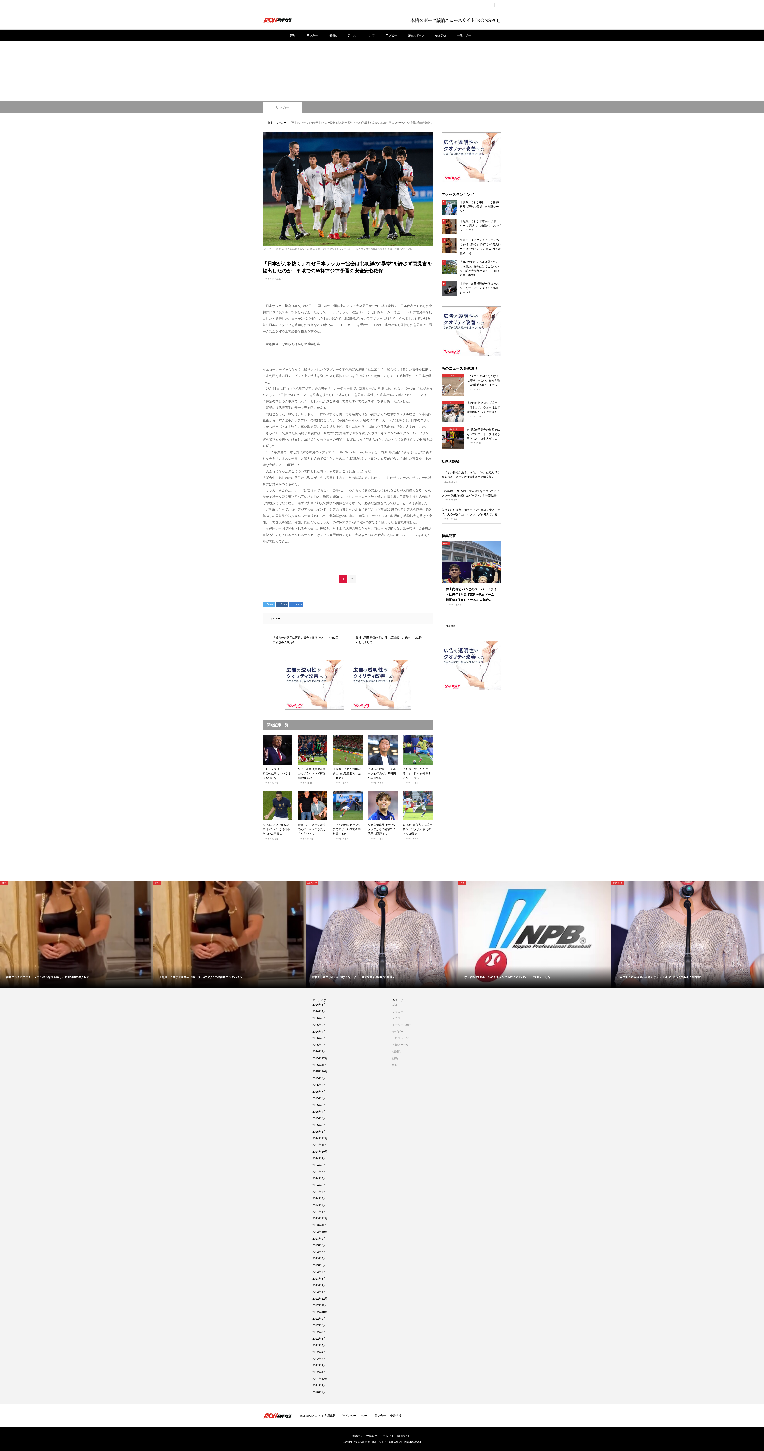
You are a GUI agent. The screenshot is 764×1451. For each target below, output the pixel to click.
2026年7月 (319, 1011)
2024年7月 (319, 1171)
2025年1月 (319, 1131)
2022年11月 (319, 1305)
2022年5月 (319, 1345)
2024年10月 (319, 1151)
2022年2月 (319, 1365)
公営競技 (440, 35)
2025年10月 (319, 1071)
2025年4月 (319, 1111)
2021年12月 (319, 1378)
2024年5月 (319, 1185)
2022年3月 (319, 1358)
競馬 (395, 1058)
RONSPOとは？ (310, 1415)
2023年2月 (319, 1285)
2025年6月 (319, 1098)
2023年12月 (319, 1218)
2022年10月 (319, 1312)
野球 (293, 35)
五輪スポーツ (416, 35)
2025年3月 (319, 1118)
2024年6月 (319, 1178)
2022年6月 (319, 1338)
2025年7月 (319, 1091)
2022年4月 (319, 1352)
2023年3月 (319, 1278)
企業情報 (395, 1415)
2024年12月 (319, 1138)
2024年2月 (319, 1205)
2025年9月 (319, 1078)
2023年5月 (319, 1265)
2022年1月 (319, 1372)
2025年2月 (319, 1125)
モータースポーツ (403, 1024)
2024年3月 (319, 1198)
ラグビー (391, 35)
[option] (76, 934)
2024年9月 (319, 1158)
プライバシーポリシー (354, 1415)
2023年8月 (319, 1245)
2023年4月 (319, 1271)
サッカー (312, 35)
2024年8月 (319, 1165)
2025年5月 (319, 1104)
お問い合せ (379, 1415)
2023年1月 (319, 1291)
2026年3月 (319, 1038)
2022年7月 (319, 1332)
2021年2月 (319, 1385)
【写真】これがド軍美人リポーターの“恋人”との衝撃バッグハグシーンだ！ (480, 226)
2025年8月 (319, 1084)
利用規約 (330, 1415)
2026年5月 (319, 1024)
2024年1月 (319, 1211)
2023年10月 (319, 1231)
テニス (352, 35)
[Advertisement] (382, 71)
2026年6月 (319, 1018)
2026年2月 (319, 1044)
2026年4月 (319, 1031)
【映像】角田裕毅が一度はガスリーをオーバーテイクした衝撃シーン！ (479, 288)
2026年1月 (319, 1051)
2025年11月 (319, 1065)
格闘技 (332, 35)
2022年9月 (319, 1318)
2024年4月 (319, 1191)
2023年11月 (319, 1225)
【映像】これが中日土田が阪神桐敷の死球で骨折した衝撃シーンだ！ (479, 207)
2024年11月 (319, 1144)
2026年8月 (319, 1004)
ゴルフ (371, 35)
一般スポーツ (465, 35)
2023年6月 (319, 1258)
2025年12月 (319, 1058)
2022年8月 (319, 1325)
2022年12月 (319, 1298)
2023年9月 (319, 1238)
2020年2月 (319, 1392)
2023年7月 (319, 1251)
